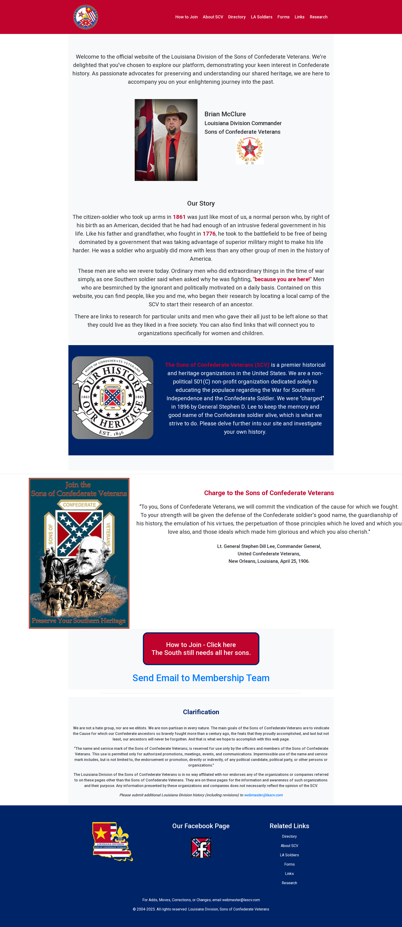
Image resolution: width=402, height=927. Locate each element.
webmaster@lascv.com (263, 795)
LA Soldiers (261, 17)
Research (319, 17)
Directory (237, 17)
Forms (284, 17)
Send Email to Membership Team (201, 678)
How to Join (186, 17)
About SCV (213, 17)
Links (300, 17)
